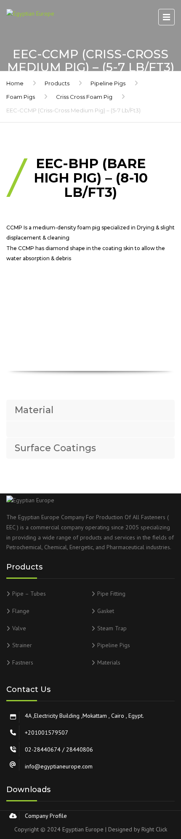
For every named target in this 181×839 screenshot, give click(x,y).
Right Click (154, 829)
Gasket (105, 611)
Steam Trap (112, 628)
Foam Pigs (20, 96)
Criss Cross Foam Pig (84, 96)
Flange (20, 611)
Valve (19, 628)
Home (15, 83)
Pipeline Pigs (107, 83)
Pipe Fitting (111, 593)
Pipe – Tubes (29, 593)
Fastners (22, 662)
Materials (108, 662)
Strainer (22, 645)
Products (57, 83)
